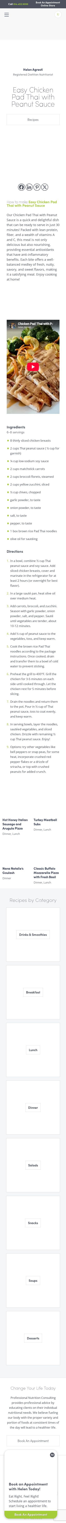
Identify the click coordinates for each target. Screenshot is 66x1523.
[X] (44, 187)
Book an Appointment (33, 1440)
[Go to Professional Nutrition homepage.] (33, 35)
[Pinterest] (36, 187)
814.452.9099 (20, 4)
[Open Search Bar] (58, 14)
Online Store (48, 5)
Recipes (33, 119)
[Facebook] (21, 187)
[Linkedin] (29, 187)
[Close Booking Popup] (52, 1455)
